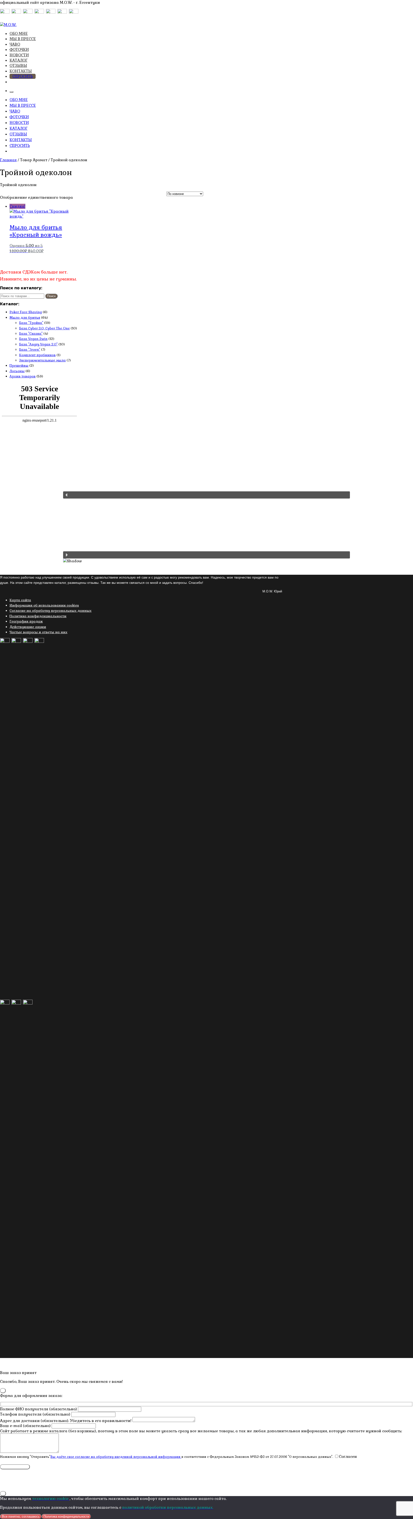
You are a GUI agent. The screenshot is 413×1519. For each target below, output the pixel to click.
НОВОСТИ (19, 55)
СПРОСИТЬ (22, 76)
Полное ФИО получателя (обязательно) (39, 1409)
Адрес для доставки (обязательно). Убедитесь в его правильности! (66, 1420)
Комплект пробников (37, 355)
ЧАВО (15, 44)
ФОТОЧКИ (19, 49)
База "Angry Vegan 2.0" (38, 344)
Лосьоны (17, 371)
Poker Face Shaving (26, 312)
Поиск (51, 296)
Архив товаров (23, 376)
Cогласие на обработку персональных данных (51, 610)
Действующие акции (28, 627)
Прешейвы (19, 365)
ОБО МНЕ (19, 33)
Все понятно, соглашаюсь (21, 1516)
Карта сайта (20, 600)
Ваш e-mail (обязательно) (26, 1425)
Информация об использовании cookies (44, 605)
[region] (206, 531)
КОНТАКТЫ (21, 71)
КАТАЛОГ (18, 60)
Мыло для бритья (25, 317)
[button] (206, 495)
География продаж (26, 621)
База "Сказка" (31, 333)
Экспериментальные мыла (42, 360)
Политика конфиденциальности (38, 616)
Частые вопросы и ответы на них (38, 632)
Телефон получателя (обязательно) (35, 1414)
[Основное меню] (11, 92)
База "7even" (29, 349)
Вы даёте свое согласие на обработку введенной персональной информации (115, 1457)
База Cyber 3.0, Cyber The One (44, 328)
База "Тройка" (31, 323)
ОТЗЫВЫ (18, 65)
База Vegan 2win (33, 339)
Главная (8, 159)
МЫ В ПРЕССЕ (23, 38)
